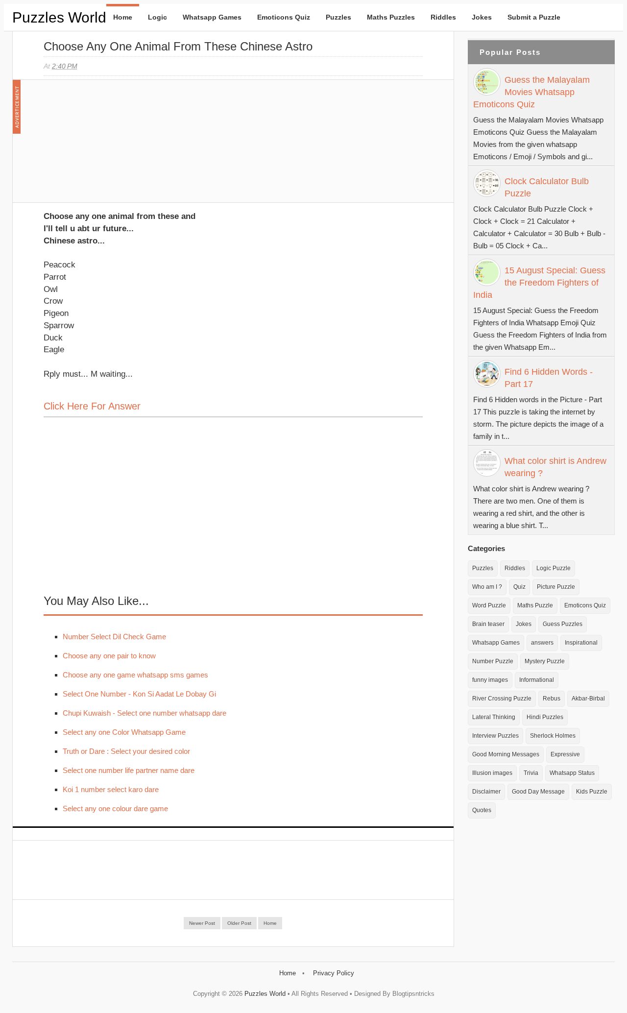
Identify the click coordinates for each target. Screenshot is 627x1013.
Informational (536, 679)
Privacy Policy (333, 973)
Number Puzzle (492, 661)
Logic (157, 17)
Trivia (531, 773)
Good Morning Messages (505, 754)
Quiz (519, 586)
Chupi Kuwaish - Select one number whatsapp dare (144, 713)
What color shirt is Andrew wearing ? (555, 467)
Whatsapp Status (572, 773)
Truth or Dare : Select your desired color (126, 751)
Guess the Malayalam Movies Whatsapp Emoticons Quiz (531, 92)
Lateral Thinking (493, 717)
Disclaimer (486, 791)
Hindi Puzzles (545, 717)
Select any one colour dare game (115, 808)
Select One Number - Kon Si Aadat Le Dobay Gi (139, 694)
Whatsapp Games (212, 17)
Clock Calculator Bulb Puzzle (547, 187)
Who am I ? (487, 586)
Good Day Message (538, 791)
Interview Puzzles (495, 735)
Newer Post (202, 923)
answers (542, 642)
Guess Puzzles (562, 624)
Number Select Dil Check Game (114, 636)
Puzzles (338, 17)
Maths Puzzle (535, 605)
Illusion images (492, 773)
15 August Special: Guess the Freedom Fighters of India (539, 282)
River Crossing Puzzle (501, 698)
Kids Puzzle (591, 791)
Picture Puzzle (556, 586)
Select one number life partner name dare (128, 770)
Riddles (443, 17)
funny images (490, 679)
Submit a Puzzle (533, 17)
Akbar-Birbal (588, 698)
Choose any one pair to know (109, 655)
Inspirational (581, 642)
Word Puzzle (489, 605)
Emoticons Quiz (283, 17)
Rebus (551, 698)
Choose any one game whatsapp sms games (135, 675)
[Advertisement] (117, 146)
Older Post (239, 923)
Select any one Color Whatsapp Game (124, 732)
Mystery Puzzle (545, 661)
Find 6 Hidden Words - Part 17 (549, 378)
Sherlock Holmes (553, 735)
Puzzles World (59, 17)
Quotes (481, 810)
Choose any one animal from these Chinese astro (178, 46)
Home (122, 17)
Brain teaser (488, 624)
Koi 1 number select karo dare (111, 789)
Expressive (565, 754)
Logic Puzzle (553, 568)
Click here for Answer (92, 406)
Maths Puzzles (391, 17)
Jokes (482, 17)
